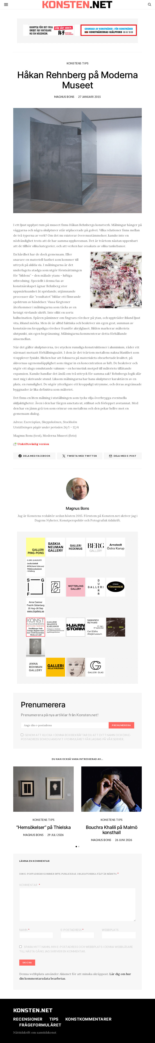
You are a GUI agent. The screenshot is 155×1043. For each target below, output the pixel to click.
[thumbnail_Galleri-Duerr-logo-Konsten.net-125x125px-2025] (95, 587)
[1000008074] (55, 547)
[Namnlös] (35, 607)
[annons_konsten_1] (55, 627)
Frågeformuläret (40, 1025)
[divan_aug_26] (75, 667)
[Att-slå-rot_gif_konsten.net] (115, 627)
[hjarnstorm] (75, 627)
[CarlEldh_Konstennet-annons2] (95, 627)
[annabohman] (35, 667)
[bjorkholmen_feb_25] (55, 587)
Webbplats (110, 929)
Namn (24, 929)
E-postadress (72, 929)
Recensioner (28, 1019)
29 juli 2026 (55, 834)
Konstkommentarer (88, 1019)
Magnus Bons (64, 96)
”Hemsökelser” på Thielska (43, 827)
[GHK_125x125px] (55, 667)
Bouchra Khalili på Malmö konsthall (111, 830)
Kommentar (28, 885)
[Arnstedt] (115, 547)
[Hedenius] (75, 547)
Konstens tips (78, 63)
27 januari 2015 (89, 96)
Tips (54, 1019)
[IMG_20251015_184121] (51, 30)
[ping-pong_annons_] (35, 547)
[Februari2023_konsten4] (95, 547)
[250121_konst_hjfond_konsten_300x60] (109, 30)
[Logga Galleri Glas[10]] (95, 667)
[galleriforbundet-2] (35, 587)
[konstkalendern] (35, 627)
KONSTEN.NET (33, 1010)
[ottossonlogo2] (115, 587)
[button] (76, 846)
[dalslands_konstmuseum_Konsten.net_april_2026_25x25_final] (35, 567)
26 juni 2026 (123, 840)
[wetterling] (75, 587)
